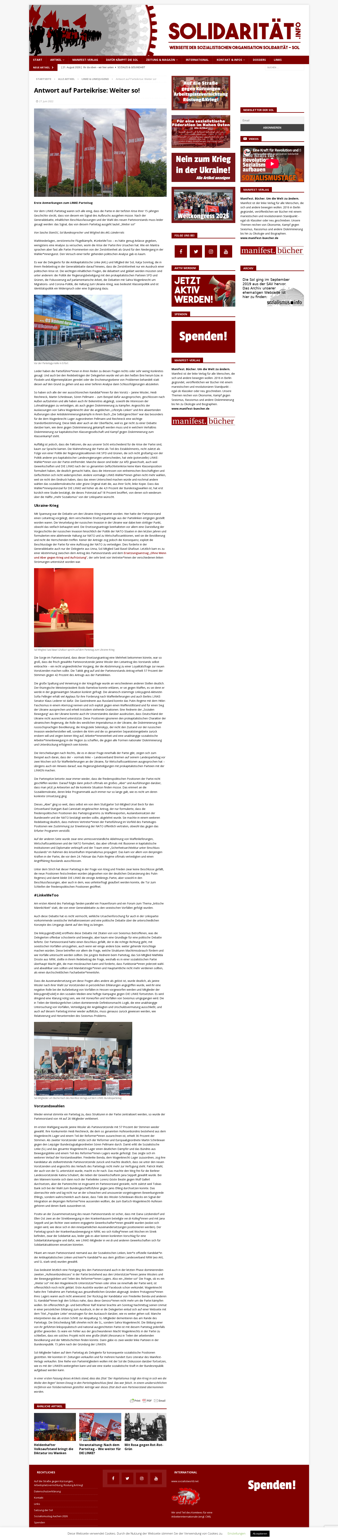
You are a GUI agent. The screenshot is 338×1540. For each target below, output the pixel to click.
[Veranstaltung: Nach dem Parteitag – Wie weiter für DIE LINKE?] (100, 1427)
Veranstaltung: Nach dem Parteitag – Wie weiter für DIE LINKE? (100, 1449)
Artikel (56, 60)
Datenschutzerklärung (47, 1491)
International (197, 60)
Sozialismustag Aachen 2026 (51, 1516)
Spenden (39, 1522)
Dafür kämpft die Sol (122, 60)
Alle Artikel (66, 79)
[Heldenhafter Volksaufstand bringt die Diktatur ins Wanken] (55, 1427)
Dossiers (259, 60)
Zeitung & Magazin (160, 60)
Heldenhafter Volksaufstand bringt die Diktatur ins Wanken (53, 1449)
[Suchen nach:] (284, 67)
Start (37, 60)
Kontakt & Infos (229, 60)
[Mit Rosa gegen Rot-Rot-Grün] (146, 1427)
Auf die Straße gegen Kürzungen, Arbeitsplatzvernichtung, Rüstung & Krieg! (58, 1483)
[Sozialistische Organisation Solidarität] (169, 53)
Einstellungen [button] (236, 1533)
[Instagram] (211, 251)
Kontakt (38, 1497)
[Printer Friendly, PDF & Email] (148, 1400)
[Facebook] (181, 251)
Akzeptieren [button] (260, 1533)
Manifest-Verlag (85, 60)
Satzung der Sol (43, 1510)
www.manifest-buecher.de (190, 408)
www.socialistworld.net (185, 1481)
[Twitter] (196, 251)
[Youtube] (226, 251)
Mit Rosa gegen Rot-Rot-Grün (144, 1447)
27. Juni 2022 (46, 101)
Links (278, 60)
